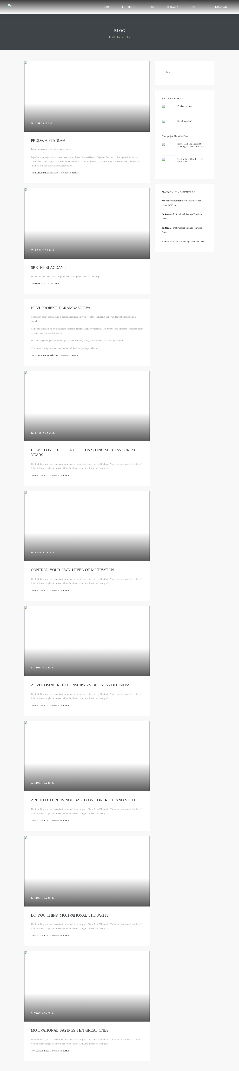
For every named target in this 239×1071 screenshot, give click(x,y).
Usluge (151, 7)
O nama (173, 7)
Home (108, 7)
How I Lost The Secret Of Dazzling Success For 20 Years (191, 145)
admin (75, 173)
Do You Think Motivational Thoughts (69, 915)
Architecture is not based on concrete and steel (83, 800)
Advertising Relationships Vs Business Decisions (80, 685)
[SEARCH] (202, 72)
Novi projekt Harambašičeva (60, 308)
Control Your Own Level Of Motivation (72, 570)
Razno (36, 284)
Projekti (129, 7)
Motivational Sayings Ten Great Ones (69, 1030)
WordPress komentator (174, 200)
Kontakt (222, 7)
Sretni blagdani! (48, 267)
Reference (197, 7)
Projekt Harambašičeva (45, 173)
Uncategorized (41, 475)
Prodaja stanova (48, 140)
